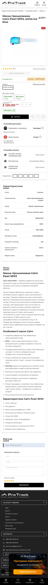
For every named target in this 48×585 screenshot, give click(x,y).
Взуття (7, 511)
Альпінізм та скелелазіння (14, 523)
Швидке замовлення (32, 117)
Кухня (7, 517)
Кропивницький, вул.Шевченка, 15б (18, 550)
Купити (17, 117)
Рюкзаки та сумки (11, 514)
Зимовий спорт (10, 528)
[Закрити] (44, 556)
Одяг (7, 508)
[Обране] (18, 580)
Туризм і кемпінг (11, 520)
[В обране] (37, 117)
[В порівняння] (43, 117)
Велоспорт (9, 526)
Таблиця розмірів (39, 84)
